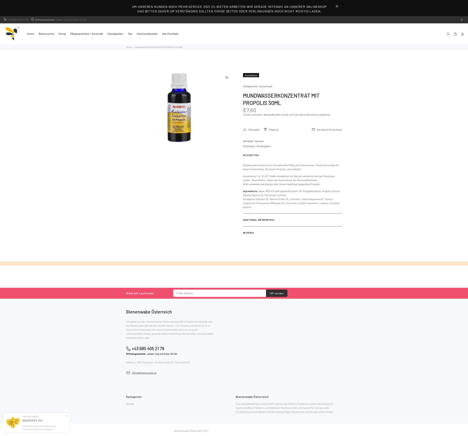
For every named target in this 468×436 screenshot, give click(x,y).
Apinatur (259, 141)
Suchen (130, 403)
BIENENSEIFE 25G (32, 420)
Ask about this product (329, 129)
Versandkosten (272, 114)
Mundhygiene (263, 146)
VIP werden (277, 293)
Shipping (273, 129)
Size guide (253, 129)
